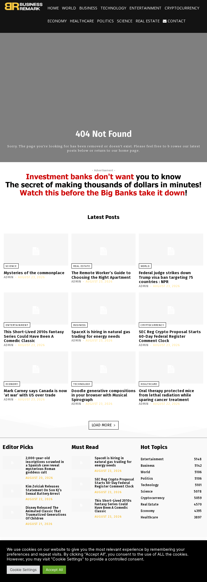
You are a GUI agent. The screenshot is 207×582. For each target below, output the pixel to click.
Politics (105, 20)
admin (8, 277)
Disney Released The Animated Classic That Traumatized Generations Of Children (46, 513)
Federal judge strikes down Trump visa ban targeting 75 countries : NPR (166, 277)
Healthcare (82, 20)
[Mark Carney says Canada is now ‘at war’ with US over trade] (36, 367)
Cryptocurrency (182, 8)
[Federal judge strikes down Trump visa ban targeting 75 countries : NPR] (171, 250)
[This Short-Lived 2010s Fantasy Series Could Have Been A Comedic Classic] (36, 308)
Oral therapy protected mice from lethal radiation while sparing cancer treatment (166, 395)
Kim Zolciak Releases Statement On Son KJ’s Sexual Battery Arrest (44, 490)
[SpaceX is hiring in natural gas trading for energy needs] (103, 308)
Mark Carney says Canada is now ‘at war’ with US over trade (35, 393)
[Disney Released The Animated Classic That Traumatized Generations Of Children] (12, 512)
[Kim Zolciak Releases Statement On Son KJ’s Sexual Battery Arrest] (12, 491)
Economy (57, 20)
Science (124, 20)
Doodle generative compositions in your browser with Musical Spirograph (103, 395)
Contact (176, 20)
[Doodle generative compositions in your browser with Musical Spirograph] (103, 367)
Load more (102, 425)
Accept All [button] (54, 569)
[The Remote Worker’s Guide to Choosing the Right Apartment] (103, 250)
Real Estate (148, 20)
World (69, 8)
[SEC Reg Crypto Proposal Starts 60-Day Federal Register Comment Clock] (171, 308)
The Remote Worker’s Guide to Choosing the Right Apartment (101, 275)
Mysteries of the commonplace (34, 272)
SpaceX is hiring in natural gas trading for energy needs (100, 334)
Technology (113, 8)
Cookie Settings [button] (23, 569)
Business (88, 8)
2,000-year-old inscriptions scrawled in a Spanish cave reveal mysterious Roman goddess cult (45, 465)
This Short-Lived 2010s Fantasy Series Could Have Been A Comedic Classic (34, 336)
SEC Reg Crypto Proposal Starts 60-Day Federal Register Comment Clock (170, 336)
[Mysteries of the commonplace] (36, 250)
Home (53, 8)
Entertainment (145, 8)
